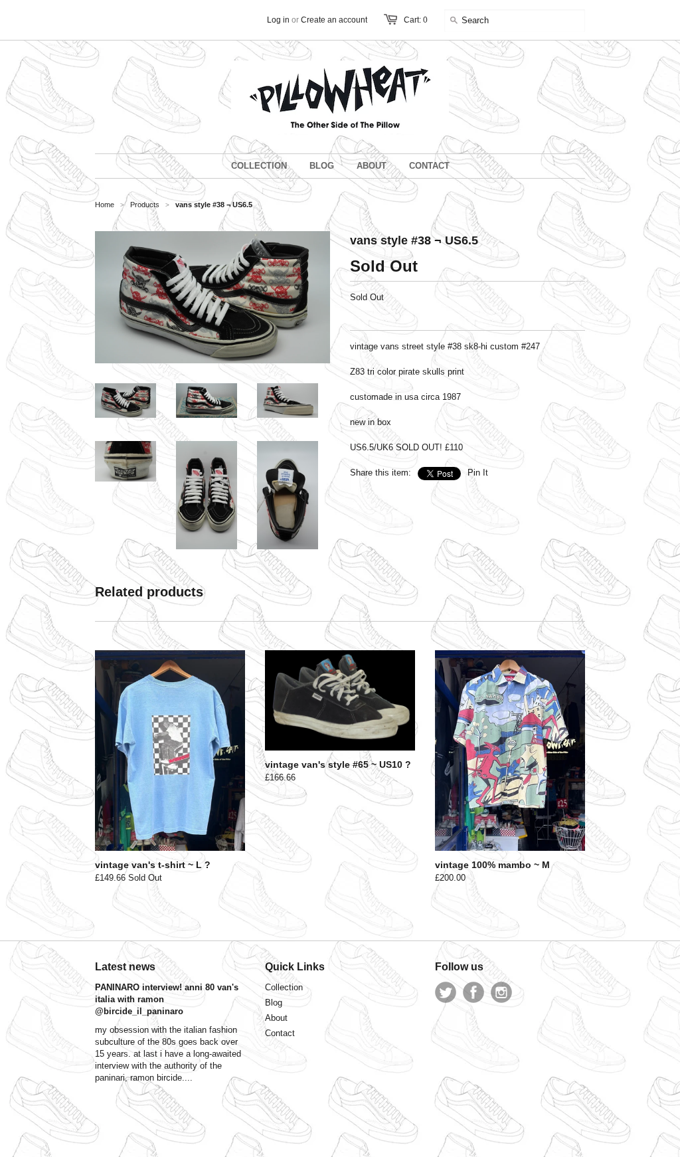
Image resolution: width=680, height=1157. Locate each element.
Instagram (501, 992)
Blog (273, 1003)
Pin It (478, 473)
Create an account (334, 20)
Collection (284, 987)
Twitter (445, 992)
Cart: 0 (416, 20)
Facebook (473, 992)
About (276, 1018)
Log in (278, 20)
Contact (280, 1033)
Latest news (125, 966)
